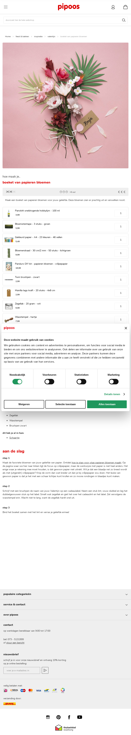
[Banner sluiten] (126, 328)
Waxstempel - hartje (26, 317)
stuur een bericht (15, 642)
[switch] (49, 382)
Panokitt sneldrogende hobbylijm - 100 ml (37, 210)
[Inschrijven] (45, 670)
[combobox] (65, 20)
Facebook (71, 717)
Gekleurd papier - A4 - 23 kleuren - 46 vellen (38, 237)
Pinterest (60, 717)
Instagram (50, 717)
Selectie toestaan (65, 404)
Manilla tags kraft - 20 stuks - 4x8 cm (35, 290)
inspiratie (38, 36)
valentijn (51, 36)
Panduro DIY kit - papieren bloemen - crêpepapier (41, 263)
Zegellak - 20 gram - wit (28, 303)
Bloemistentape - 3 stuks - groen (32, 224)
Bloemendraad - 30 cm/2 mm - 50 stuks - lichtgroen (43, 250)
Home (8, 36)
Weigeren (24, 404)
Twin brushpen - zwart (27, 277)
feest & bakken (22, 36)
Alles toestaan (107, 404)
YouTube (81, 717)
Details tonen (112, 394)
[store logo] (68, 7)
